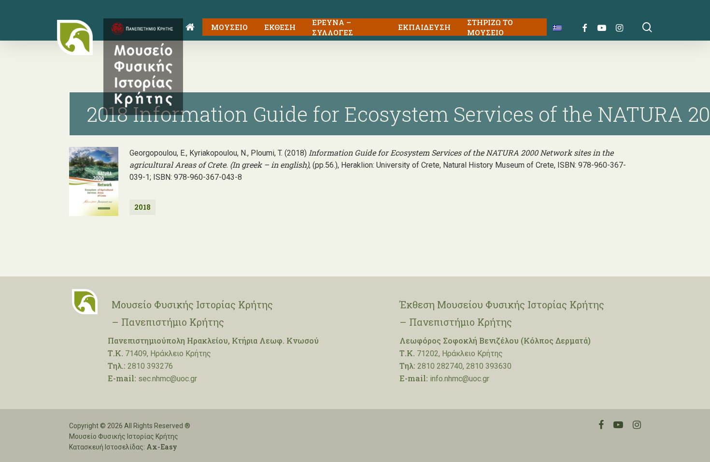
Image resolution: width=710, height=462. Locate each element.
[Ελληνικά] (554, 27)
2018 (142, 207)
